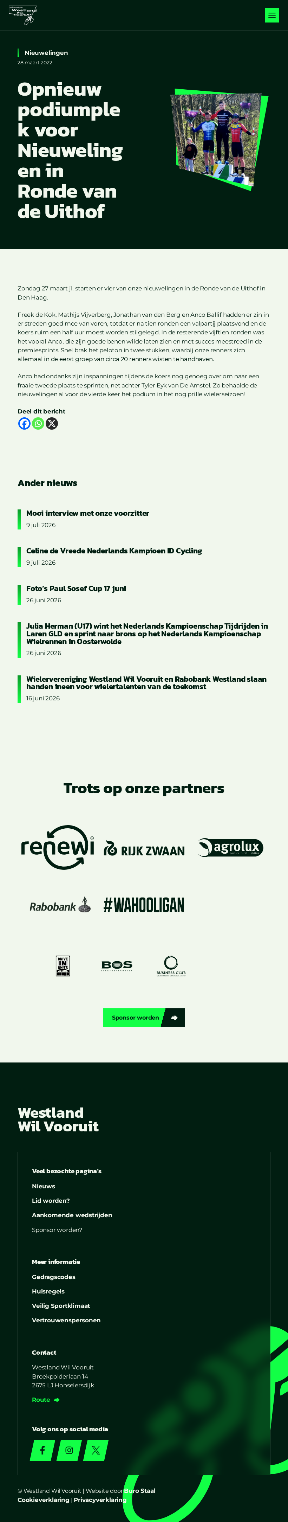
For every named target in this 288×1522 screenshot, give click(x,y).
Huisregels (48, 1291)
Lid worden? (51, 1200)
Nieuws (43, 1186)
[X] (52, 423)
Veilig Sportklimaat (61, 1305)
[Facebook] (24, 423)
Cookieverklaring (44, 1499)
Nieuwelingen (46, 52)
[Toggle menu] (272, 15)
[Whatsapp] (38, 423)
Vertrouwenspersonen (66, 1320)
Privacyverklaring (100, 1499)
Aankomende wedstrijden (72, 1215)
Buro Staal (139, 1490)
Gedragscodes (54, 1276)
